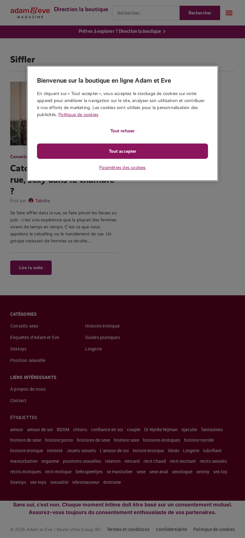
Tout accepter (122, 151)
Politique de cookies (78, 114)
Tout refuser (122, 130)
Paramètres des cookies (122, 167)
